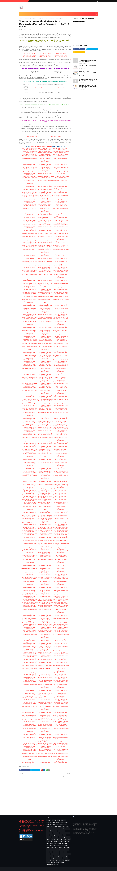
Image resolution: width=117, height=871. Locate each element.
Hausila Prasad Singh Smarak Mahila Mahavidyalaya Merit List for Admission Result (29, 178)
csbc (57, 839)
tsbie (58, 851)
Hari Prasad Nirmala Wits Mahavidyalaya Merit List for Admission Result (45, 405)
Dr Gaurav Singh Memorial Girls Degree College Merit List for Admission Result (29, 314)
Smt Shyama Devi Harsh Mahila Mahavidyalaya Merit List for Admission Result (29, 294)
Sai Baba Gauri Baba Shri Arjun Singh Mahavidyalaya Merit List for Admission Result (60, 721)
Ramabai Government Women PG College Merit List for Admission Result (60, 717)
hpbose (60, 835)
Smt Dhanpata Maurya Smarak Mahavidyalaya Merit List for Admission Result (29, 455)
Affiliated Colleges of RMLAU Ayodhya (41, 146)
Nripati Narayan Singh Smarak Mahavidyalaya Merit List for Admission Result (29, 751)
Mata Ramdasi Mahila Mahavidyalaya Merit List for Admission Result (45, 332)
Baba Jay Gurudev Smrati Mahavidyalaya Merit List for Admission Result (29, 643)
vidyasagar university (51, 864)
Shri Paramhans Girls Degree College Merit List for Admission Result (61, 481)
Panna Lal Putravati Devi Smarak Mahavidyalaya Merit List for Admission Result (45, 690)
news (54, 822)
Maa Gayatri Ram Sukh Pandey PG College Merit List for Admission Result (45, 327)
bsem (52, 847)
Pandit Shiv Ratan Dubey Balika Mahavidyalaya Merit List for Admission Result (29, 226)
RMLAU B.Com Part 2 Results (45, 55)
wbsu (61, 853)
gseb (68, 847)
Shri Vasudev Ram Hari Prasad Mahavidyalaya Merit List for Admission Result (29, 730)
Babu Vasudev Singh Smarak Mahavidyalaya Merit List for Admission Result (61, 561)
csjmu (64, 826)
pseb (55, 843)
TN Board (53, 839)
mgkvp (59, 826)
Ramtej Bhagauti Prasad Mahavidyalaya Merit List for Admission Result (45, 592)
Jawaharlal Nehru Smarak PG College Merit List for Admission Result (45, 508)
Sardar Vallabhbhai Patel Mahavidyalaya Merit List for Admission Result (61, 258)
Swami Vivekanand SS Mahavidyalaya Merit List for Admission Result (61, 280)
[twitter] (95, 1)
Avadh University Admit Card (57, 136)
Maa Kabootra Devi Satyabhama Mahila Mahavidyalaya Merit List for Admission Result (29, 762)
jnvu (61, 839)
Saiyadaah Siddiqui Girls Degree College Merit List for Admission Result (45, 455)
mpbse (55, 841)
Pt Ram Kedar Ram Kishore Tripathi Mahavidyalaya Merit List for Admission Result (45, 217)
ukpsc (67, 856)
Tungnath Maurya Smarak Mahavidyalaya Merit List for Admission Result (29, 366)
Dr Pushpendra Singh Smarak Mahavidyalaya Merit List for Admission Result (29, 607)
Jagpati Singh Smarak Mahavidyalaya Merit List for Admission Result (61, 670)
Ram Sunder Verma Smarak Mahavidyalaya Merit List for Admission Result (61, 587)
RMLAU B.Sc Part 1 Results (61, 56)
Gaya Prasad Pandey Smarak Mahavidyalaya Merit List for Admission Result (29, 173)
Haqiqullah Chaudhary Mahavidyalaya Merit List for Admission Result (61, 314)
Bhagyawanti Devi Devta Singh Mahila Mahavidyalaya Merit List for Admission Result (29, 383)
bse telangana (64, 845)
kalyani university (57, 849)
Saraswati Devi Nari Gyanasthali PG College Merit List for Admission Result (29, 348)
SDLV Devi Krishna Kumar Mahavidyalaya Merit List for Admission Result (45, 468)
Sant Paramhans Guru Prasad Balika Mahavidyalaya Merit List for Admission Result (29, 459)
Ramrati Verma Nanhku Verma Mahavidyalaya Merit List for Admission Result (45, 247)
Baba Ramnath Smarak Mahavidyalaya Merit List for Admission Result (45, 643)
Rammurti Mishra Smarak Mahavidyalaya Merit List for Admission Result (45, 712)
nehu (48, 843)
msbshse (60, 841)
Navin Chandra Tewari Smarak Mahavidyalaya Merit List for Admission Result (29, 336)
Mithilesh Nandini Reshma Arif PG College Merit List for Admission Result (60, 579)
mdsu (48, 841)
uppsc (61, 851)
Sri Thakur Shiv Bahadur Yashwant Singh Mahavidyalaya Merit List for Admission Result (60, 627)
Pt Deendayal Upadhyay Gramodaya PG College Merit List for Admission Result (60, 336)
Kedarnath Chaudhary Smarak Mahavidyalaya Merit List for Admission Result (29, 323)
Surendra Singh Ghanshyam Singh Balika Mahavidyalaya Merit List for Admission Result (60, 486)
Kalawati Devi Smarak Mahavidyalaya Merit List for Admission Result (61, 570)
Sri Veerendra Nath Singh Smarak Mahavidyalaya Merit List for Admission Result (45, 627)
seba (54, 851)
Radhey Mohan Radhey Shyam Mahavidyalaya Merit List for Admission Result (61, 699)
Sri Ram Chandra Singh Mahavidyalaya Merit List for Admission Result (29, 473)
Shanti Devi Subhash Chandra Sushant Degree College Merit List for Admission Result (60, 596)
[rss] (79, 52)
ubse (69, 837)
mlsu (51, 841)
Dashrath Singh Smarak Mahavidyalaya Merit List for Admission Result (45, 310)
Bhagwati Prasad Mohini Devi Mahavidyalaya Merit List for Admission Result (45, 648)
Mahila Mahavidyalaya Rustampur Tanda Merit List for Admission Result (29, 758)
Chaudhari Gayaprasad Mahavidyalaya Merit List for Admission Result (45, 565)
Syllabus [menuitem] (54, 14)
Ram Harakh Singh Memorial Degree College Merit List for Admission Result (29, 242)
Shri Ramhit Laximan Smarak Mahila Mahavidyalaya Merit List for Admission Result (29, 746)
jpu (50, 860)
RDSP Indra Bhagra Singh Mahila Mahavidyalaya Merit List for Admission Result (61, 238)
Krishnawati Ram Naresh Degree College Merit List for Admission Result (61, 418)
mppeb (67, 828)
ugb (58, 856)
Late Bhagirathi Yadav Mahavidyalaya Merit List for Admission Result (45, 192)
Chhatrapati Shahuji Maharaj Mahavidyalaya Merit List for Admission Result (29, 357)
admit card (49, 822)
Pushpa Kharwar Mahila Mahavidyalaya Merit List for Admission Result (61, 695)
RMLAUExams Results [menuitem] (30, 14)
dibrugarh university (55, 858)
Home (20, 1)
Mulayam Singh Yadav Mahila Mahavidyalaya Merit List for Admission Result (60, 686)
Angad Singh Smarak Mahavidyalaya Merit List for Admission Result (45, 636)
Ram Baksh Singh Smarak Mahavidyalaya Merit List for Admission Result (45, 708)
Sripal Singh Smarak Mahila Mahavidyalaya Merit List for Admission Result (29, 280)
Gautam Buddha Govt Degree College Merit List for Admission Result (29, 401)
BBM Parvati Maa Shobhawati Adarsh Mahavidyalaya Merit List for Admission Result (29, 156)
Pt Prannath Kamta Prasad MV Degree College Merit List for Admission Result (45, 520)
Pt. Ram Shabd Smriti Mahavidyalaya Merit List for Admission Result (29, 695)
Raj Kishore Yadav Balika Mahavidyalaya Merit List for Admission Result (45, 230)
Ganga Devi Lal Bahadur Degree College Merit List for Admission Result (45, 499)
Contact (24, 1)
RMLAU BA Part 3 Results (29, 53)
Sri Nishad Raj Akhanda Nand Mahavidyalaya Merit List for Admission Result (60, 267)
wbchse (57, 853)
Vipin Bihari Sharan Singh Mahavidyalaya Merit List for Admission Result (45, 366)
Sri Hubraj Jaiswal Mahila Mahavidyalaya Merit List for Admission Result (45, 730)
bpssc (69, 853)
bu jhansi (61, 824)
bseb (51, 830)
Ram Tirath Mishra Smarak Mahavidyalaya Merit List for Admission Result (45, 357)
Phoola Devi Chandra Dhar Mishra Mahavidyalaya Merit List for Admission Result (60, 690)
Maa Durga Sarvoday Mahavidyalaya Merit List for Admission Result (61, 201)
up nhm (48, 862)
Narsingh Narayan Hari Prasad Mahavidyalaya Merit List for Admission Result (29, 430)
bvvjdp (55, 830)
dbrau (48, 826)
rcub (59, 860)
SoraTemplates (27, 869)
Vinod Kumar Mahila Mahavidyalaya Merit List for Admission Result (45, 289)
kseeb (63, 849)
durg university (61, 830)
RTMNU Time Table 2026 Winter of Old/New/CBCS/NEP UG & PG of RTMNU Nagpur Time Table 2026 (87, 60)
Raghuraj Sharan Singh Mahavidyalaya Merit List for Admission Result (61, 341)
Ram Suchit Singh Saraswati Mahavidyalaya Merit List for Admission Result (45, 446)
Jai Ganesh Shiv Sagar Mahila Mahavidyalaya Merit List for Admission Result (45, 409)
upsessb (53, 862)
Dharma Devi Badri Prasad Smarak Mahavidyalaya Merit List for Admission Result (60, 164)
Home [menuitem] (21, 14)
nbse (68, 841)
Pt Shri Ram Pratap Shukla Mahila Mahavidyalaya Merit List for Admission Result (45, 631)
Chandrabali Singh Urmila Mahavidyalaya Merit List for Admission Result (45, 387)
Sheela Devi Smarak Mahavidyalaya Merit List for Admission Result (45, 352)
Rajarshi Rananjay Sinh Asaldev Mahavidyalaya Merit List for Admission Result (61, 230)
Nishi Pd (21, 29)
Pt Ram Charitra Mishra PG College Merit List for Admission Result (45, 222)
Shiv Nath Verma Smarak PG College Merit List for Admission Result (61, 263)
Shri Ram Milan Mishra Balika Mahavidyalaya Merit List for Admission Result (60, 276)
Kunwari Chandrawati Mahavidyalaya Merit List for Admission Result (29, 423)
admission (24, 766)
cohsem (60, 847)
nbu (47, 856)
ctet (64, 847)
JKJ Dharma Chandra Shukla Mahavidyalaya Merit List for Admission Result (61, 409)
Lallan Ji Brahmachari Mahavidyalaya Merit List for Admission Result (61, 677)
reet (63, 860)
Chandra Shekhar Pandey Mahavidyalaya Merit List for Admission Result (29, 387)
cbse (48, 835)
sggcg (65, 837)
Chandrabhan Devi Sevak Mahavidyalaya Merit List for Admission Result (29, 164)
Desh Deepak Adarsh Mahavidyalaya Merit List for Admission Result (45, 392)
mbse (69, 839)
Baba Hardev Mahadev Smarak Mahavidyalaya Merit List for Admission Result (45, 379)
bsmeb (56, 847)
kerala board (49, 833)
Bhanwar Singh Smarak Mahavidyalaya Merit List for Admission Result (45, 160)
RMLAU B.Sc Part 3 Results (29, 56)
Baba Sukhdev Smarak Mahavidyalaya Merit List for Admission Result (61, 643)
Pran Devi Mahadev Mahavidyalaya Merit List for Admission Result (45, 336)
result (58, 820)
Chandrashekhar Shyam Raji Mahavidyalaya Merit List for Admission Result (61, 305)
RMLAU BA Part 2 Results (45, 53)
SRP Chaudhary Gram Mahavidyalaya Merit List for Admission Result (45, 459)
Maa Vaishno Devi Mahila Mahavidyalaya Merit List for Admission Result (61, 423)
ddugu (52, 826)
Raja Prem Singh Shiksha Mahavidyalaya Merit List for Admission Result (29, 587)
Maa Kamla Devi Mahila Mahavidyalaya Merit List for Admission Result (61, 574)
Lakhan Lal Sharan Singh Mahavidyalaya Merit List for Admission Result (61, 323)
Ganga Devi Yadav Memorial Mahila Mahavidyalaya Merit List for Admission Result (45, 552)
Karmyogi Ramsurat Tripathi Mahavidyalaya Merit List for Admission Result (29, 677)
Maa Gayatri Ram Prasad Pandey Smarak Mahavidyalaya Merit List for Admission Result (61, 366)
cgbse (51, 835)
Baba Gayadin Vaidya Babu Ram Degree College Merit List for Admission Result (29, 301)
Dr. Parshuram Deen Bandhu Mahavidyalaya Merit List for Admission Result (60, 662)
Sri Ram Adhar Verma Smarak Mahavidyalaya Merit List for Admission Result (60, 734)
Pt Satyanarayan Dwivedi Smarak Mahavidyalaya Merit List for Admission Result (61, 222)
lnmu (67, 849)
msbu (65, 841)
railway (51, 856)
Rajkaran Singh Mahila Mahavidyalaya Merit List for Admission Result (61, 434)
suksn (54, 824)
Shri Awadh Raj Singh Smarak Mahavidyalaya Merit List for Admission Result (29, 361)
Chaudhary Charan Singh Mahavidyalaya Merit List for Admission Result (61, 387)
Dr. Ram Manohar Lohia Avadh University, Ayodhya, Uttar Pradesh (49, 87)
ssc (47, 828)
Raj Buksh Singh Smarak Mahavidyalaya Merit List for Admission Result (29, 704)
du (61, 858)
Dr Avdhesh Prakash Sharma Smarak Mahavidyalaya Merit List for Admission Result (29, 499)
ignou (51, 849)
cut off (66, 822)
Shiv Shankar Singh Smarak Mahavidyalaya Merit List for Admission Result (61, 464)
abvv (69, 833)
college (48, 858)
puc (51, 851)
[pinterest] (97, 1)
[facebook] (93, 1)
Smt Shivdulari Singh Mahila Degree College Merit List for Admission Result (29, 620)
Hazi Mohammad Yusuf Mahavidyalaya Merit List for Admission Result (45, 570)
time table (63, 820)
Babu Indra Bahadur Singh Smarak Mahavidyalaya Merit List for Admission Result (45, 423)
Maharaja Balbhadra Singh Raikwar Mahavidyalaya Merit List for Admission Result (29, 579)
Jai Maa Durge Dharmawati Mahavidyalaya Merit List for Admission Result (29, 414)
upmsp (48, 839)
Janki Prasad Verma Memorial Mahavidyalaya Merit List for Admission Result (29, 508)
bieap (55, 845)
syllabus (57, 822)
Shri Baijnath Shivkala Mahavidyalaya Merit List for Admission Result (45, 537)
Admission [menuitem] (40, 14)
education (65, 858)
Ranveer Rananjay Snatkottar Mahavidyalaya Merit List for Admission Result (29, 615)
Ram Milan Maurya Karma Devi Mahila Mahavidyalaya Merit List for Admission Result (29, 712)
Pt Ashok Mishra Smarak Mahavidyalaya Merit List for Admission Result (45, 583)
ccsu (65, 824)
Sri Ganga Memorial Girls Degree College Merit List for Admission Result (61, 537)
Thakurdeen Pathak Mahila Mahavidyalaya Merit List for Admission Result (45, 739)
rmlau (62, 822)
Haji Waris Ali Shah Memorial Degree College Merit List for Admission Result (29, 504)
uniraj (65, 833)
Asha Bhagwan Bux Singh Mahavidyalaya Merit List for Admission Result (45, 374)
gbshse (55, 835)
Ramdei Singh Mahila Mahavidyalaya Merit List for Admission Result (45, 746)
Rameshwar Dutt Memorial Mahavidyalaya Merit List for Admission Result (29, 592)
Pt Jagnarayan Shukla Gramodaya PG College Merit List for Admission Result (29, 341)
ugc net (62, 856)
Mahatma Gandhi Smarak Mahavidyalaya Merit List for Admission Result (61, 205)
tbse (66, 843)
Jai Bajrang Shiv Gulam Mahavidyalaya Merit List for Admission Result (29, 182)
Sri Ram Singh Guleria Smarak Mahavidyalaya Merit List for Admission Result (45, 473)
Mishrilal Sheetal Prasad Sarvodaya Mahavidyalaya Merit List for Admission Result (60, 512)
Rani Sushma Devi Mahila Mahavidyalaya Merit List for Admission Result (61, 611)
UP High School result (56, 61)
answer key (49, 824)
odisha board (56, 833)
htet (47, 849)
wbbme (48, 853)
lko (54, 828)
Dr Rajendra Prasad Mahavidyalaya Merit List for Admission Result (45, 169)
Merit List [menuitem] (47, 14)
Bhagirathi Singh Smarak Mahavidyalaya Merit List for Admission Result (29, 305)
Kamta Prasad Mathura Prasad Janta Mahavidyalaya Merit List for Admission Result (60, 319)
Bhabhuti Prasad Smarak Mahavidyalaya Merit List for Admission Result (61, 379)
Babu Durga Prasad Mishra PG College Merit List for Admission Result (45, 301)
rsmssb (60, 837)
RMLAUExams (34, 869)
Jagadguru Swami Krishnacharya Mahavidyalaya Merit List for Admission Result (61, 607)
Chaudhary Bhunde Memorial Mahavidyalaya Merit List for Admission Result (45, 164)
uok (47, 845)
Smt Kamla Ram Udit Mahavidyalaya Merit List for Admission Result (45, 620)
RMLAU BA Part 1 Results (60, 53)
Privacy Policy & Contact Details (92, 869)
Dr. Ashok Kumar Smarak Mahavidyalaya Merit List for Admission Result (45, 662)
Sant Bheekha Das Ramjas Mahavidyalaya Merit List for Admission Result (61, 455)
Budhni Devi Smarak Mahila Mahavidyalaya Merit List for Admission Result (29, 565)
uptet (66, 851)
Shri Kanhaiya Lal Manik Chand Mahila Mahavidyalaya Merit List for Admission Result (45, 267)
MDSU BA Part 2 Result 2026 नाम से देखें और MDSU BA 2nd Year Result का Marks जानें (87, 66)
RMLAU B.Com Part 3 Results (29, 55)
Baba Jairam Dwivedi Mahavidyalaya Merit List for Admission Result (45, 156)
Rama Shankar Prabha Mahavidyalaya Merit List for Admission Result (45, 717)
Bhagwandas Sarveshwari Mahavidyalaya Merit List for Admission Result (61, 557)
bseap (48, 847)
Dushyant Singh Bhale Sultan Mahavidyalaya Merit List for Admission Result (29, 627)
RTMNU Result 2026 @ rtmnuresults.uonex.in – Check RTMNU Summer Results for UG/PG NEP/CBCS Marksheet (88, 73)
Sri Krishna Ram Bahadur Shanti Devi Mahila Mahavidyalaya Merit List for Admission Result (29, 481)
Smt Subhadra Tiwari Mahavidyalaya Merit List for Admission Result (45, 477)
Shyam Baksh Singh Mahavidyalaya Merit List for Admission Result (45, 272)
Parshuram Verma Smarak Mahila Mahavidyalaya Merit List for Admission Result (60, 430)
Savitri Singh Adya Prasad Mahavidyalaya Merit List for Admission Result (29, 464)
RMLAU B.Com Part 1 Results (60, 55)
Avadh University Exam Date (33, 136)
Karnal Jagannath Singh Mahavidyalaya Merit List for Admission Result (45, 655)
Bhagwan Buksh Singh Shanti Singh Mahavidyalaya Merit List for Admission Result (45, 305)
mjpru (67, 826)
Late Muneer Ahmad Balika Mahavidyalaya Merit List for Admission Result (29, 327)
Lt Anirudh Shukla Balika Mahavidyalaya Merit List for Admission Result (61, 508)
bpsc (65, 853)
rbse (57, 837)
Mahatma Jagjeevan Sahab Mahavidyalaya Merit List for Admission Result (29, 434)
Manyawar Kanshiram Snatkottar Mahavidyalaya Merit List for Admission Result (29, 332)
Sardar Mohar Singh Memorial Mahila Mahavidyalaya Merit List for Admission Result (45, 348)
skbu (55, 856)
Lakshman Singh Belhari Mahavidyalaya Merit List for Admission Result (29, 201)
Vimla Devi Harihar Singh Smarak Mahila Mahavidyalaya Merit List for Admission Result (45, 545)
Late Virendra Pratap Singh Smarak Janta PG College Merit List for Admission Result (45, 197)
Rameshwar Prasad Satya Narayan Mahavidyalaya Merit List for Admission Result (29, 451)
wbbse (52, 853)
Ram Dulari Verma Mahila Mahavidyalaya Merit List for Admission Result (61, 524)
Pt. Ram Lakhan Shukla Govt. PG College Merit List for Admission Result (45, 695)
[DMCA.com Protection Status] (26, 840)
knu (53, 860)
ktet (56, 860)
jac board (49, 837)
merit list (24, 18)
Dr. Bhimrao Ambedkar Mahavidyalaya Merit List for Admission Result (61, 370)
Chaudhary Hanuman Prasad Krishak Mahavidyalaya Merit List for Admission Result (29, 655)
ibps (64, 835)
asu (57, 824)
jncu (56, 826)
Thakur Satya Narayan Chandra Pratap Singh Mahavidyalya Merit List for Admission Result (29, 285)
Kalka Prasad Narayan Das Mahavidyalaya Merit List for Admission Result (29, 418)
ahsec (51, 845)
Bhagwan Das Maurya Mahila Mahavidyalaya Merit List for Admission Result (29, 648)
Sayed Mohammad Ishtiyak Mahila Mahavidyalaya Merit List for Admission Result (60, 361)
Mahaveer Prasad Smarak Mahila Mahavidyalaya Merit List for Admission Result (45, 686)
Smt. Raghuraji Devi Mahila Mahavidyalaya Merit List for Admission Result (45, 734)
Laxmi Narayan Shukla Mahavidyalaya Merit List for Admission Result (45, 201)
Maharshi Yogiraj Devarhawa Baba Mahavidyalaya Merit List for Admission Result (60, 758)
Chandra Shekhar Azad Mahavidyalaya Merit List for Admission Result (45, 383)
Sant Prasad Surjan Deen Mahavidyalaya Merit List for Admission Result (45, 615)
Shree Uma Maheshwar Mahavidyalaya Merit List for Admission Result (61, 615)
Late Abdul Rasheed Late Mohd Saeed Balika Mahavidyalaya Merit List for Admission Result (29, 192)
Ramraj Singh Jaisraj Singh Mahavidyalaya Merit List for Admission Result (45, 451)
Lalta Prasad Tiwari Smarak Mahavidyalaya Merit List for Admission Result (45, 481)
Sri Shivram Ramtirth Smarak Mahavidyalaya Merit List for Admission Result (29, 486)
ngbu (48, 830)
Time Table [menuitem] (61, 14)
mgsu (53, 837)
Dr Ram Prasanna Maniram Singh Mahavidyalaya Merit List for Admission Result (45, 396)
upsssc (57, 862)
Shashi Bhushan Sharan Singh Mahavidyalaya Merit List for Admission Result (29, 352)
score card (67, 860)
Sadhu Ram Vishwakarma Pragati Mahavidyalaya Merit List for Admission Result (29, 596)
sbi (62, 843)
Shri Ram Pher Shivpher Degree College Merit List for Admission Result (61, 473)
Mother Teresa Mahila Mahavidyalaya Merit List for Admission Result (45, 210)
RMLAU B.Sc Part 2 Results (45, 56)
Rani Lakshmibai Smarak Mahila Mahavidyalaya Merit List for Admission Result (45, 251)
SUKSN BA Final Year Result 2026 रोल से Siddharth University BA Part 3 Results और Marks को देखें (88, 86)
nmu (47, 851)
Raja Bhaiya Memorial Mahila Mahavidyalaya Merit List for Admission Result (60, 583)
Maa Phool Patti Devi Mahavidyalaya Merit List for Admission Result (29, 682)
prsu (61, 833)
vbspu (51, 828)
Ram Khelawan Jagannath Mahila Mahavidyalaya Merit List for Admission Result (61, 439)
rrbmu (59, 843)
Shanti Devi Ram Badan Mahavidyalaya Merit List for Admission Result (61, 726)
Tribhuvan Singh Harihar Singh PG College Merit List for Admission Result (45, 285)
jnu (47, 860)
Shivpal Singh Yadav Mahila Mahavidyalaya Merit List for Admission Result (45, 751)
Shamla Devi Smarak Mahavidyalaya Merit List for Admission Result (45, 370)
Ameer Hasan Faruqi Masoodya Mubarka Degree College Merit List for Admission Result (29, 561)
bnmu (59, 845)
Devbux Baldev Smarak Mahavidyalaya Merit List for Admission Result (61, 392)
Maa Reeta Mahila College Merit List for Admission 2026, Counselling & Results (88, 80)
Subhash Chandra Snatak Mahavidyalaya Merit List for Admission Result (45, 361)
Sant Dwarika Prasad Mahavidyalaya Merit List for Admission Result (29, 726)
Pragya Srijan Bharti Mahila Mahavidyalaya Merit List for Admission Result (29, 583)
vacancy (62, 862)
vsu (57, 864)
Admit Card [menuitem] (68, 14)
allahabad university (60, 828)
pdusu (51, 843)
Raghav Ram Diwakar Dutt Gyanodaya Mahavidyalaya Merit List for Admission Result (45, 341)
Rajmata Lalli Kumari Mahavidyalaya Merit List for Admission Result (45, 587)
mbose (64, 839)
